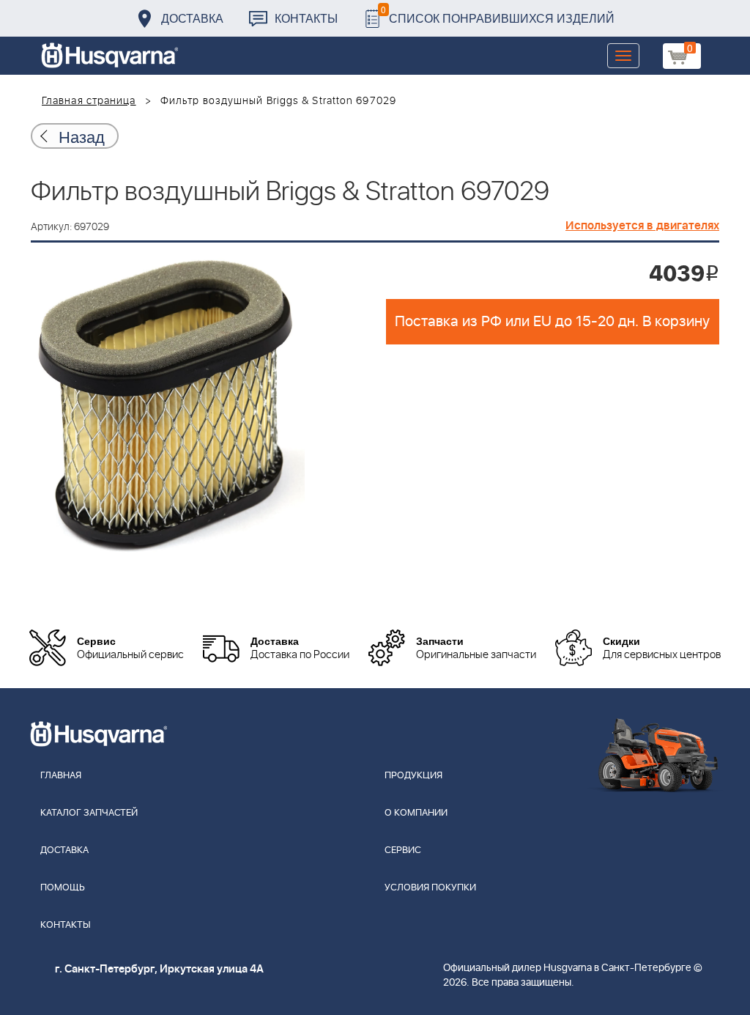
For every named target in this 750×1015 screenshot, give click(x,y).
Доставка (192, 18)
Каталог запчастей (89, 813)
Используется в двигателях (642, 226)
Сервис (403, 850)
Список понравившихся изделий (498, 14)
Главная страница (89, 101)
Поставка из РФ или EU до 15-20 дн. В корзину (552, 322)
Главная (60, 776)
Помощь (62, 888)
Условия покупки (430, 888)
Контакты (306, 18)
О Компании (416, 813)
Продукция (413, 776)
